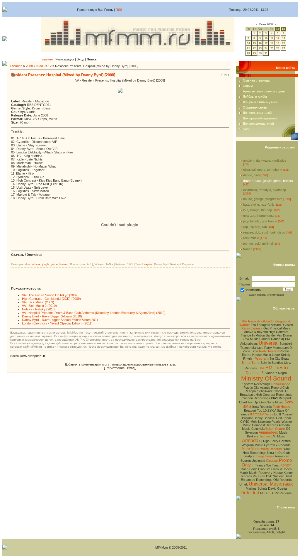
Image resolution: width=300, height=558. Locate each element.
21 (248, 48)
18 (271, 43)
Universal (269, 343)
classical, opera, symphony (262, 169)
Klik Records (251, 321)
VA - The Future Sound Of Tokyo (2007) (50, 295)
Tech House (281, 406)
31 (266, 53)
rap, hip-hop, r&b (255, 227)
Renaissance (280, 384)
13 (283, 38)
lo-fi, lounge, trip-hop (257, 210)
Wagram (262, 358)
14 (248, 43)
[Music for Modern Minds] (137, 49)
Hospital (147, 264)
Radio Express (251, 328)
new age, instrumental (258, 215)
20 (283, 43)
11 (271, 38)
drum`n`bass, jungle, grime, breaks (46, 264)
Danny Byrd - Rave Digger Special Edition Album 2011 (60, 320)
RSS (119, 9)
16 (260, 43)
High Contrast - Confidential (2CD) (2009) (51, 298)
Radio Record (269, 351)
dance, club (251, 175)
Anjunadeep (268, 432)
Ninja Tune (251, 363)
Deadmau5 (255, 373)
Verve (269, 414)
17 (266, 43)
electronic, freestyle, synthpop (264, 190)
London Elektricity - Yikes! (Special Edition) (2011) (57, 323)
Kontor (285, 465)
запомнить (253, 290)
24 (266, 48)
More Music (251, 449)
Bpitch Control (275, 428)
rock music (251, 238)
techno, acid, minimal (258, 243)
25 (271, 48)
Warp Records (271, 449)
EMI (269, 367)
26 (277, 48)
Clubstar (272, 460)
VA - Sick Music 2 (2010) (39, 305)
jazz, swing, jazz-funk (258, 204)
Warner (244, 325)
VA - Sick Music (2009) (38, 302)
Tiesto (281, 368)
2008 (29, 66)
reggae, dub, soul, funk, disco (264, 232)
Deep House (265, 456)
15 (254, 43)
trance (247, 249)
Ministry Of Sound (266, 378)
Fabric (288, 484)
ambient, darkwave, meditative (264, 160)
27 (283, 48)
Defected (250, 492)
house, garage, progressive (262, 199)
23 (260, 48)
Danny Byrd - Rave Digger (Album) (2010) (52, 316)
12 (277, 38)
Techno (264, 436)
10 (266, 38)
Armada (250, 440)
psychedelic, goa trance (260, 221)
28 (248, 53)
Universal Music (265, 483)
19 (277, 43)
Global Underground (275, 321)
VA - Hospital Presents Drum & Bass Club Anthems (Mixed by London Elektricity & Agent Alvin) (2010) (94, 312)
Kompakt (257, 414)
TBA (261, 368)
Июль (40, 66)
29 (254, 53)
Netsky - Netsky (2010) (39, 309)
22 (254, 48)
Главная (47, 59)
